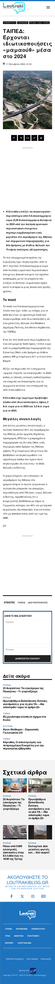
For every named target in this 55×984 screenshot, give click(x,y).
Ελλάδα (7, 685)
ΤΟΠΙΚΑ (6, 713)
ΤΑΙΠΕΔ (21, 602)
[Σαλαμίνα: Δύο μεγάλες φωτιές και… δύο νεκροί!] (40, 832)
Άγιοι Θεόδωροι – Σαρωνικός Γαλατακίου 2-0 (21, 730)
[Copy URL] (34, 138)
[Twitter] (22, 896)
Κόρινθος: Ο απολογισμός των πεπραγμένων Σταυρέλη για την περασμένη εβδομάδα (23, 745)
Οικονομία (22, 23)
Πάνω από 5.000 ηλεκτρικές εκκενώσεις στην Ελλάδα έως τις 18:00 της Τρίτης (13, 852)
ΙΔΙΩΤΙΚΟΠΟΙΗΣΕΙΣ (38, 602)
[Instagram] (33, 896)
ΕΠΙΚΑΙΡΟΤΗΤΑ (9, 23)
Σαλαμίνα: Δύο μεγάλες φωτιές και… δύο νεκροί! (39, 849)
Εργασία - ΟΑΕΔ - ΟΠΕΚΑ (39, 23)
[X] (21, 138)
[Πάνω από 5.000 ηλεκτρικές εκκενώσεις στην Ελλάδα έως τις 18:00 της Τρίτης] (15, 832)
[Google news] (43, 896)
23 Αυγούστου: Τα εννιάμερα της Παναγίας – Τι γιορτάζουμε (23, 689)
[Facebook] (14, 138)
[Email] (28, 138)
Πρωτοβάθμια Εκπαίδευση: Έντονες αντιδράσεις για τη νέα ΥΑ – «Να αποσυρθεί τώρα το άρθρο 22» (25, 704)
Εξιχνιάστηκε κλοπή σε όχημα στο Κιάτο (24, 718)
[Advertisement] (27, 176)
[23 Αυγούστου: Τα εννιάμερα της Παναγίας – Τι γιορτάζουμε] (15, 785)
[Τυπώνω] (41, 138)
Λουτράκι (8, 726)
